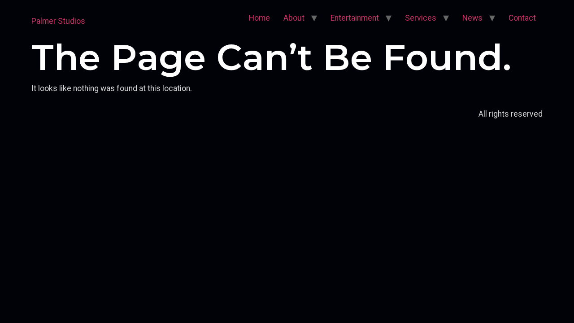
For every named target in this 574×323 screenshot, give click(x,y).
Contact (522, 17)
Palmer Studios (58, 21)
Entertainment (354, 17)
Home (259, 17)
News (472, 17)
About (293, 17)
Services (420, 17)
